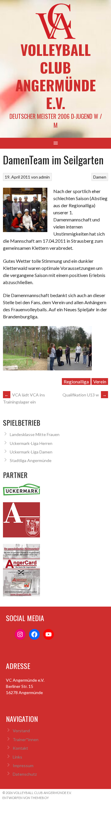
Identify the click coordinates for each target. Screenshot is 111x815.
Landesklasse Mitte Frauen (34, 434)
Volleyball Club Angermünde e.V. (55, 76)
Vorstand (21, 730)
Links (17, 756)
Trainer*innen (25, 739)
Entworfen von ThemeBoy (25, 798)
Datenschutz (25, 774)
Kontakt (20, 748)
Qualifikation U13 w (84, 394)
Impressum (23, 765)
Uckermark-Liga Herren (31, 443)
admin (44, 176)
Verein (99, 381)
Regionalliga (76, 381)
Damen (99, 176)
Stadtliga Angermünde (31, 460)
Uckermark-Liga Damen (31, 451)
